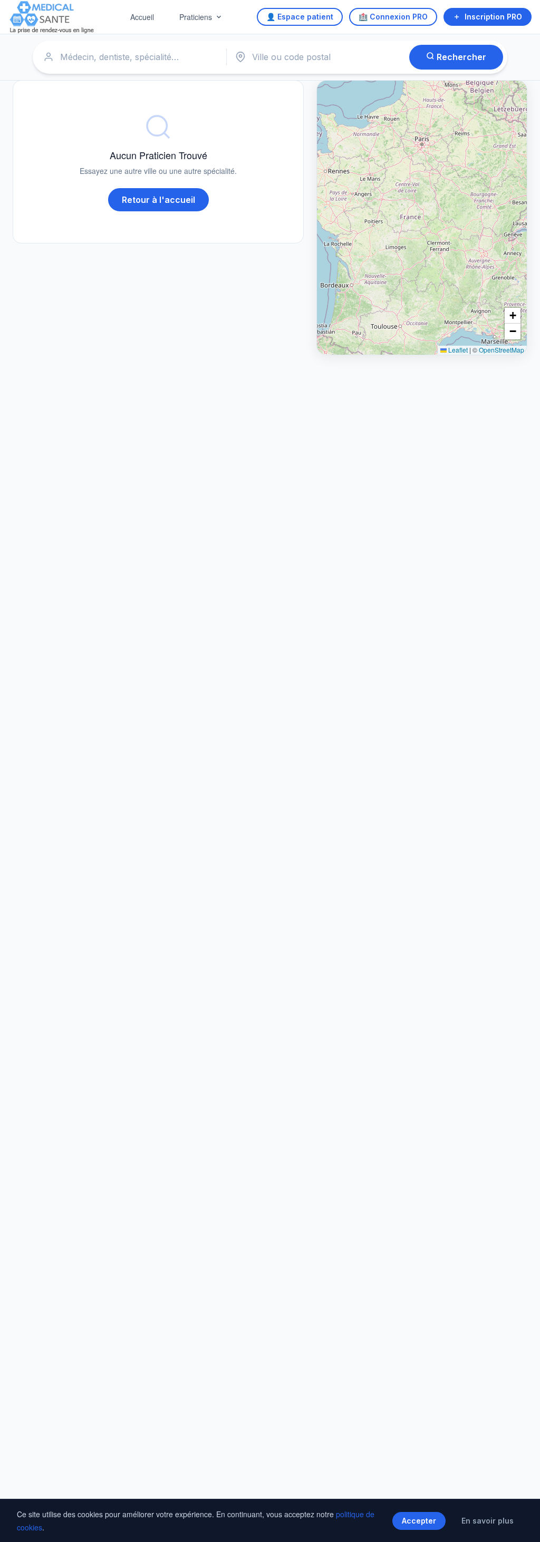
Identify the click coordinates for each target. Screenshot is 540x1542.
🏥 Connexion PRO (393, 16)
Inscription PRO (493, 16)
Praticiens (195, 17)
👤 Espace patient (299, 16)
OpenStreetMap (501, 349)
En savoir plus (487, 1520)
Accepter (419, 1520)
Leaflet (457, 349)
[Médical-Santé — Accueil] (51, 17)
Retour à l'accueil (158, 199)
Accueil (142, 17)
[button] (512, 316)
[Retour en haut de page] (520, 1523)
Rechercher (460, 57)
